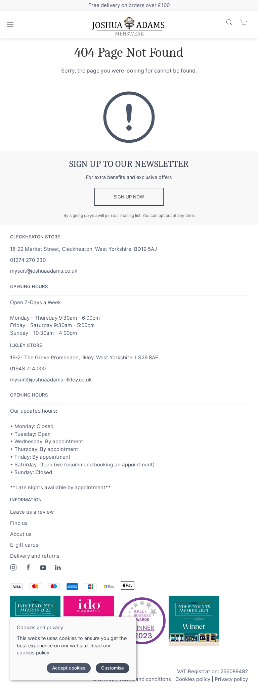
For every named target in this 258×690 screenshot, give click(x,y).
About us (21, 534)
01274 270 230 (28, 260)
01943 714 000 (28, 368)
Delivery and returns (34, 556)
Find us (19, 523)
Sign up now (129, 196)
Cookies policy (192, 679)
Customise (112, 668)
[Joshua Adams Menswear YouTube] (43, 567)
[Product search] (229, 22)
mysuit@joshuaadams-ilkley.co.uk (51, 379)
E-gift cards (24, 545)
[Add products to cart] (243, 22)
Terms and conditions (145, 679)
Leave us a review (32, 512)
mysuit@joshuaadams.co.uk (43, 271)
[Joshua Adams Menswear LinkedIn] (57, 567)
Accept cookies (68, 668)
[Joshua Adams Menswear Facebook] (28, 567)
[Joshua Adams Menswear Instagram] (13, 567)
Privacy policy (231, 679)
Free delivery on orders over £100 (129, 5)
